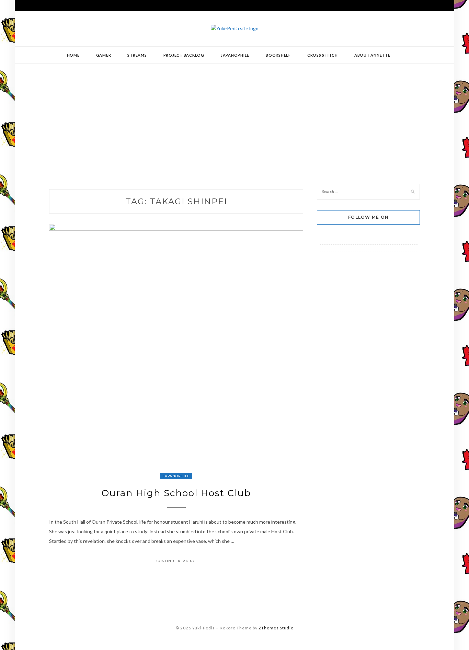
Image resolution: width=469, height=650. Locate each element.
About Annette (372, 55)
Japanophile (235, 55)
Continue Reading (176, 561)
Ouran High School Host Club (176, 493)
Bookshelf (278, 55)
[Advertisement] (234, 118)
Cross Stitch (322, 55)
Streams (137, 55)
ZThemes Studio (276, 627)
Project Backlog (183, 55)
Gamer (103, 55)
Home (73, 55)
